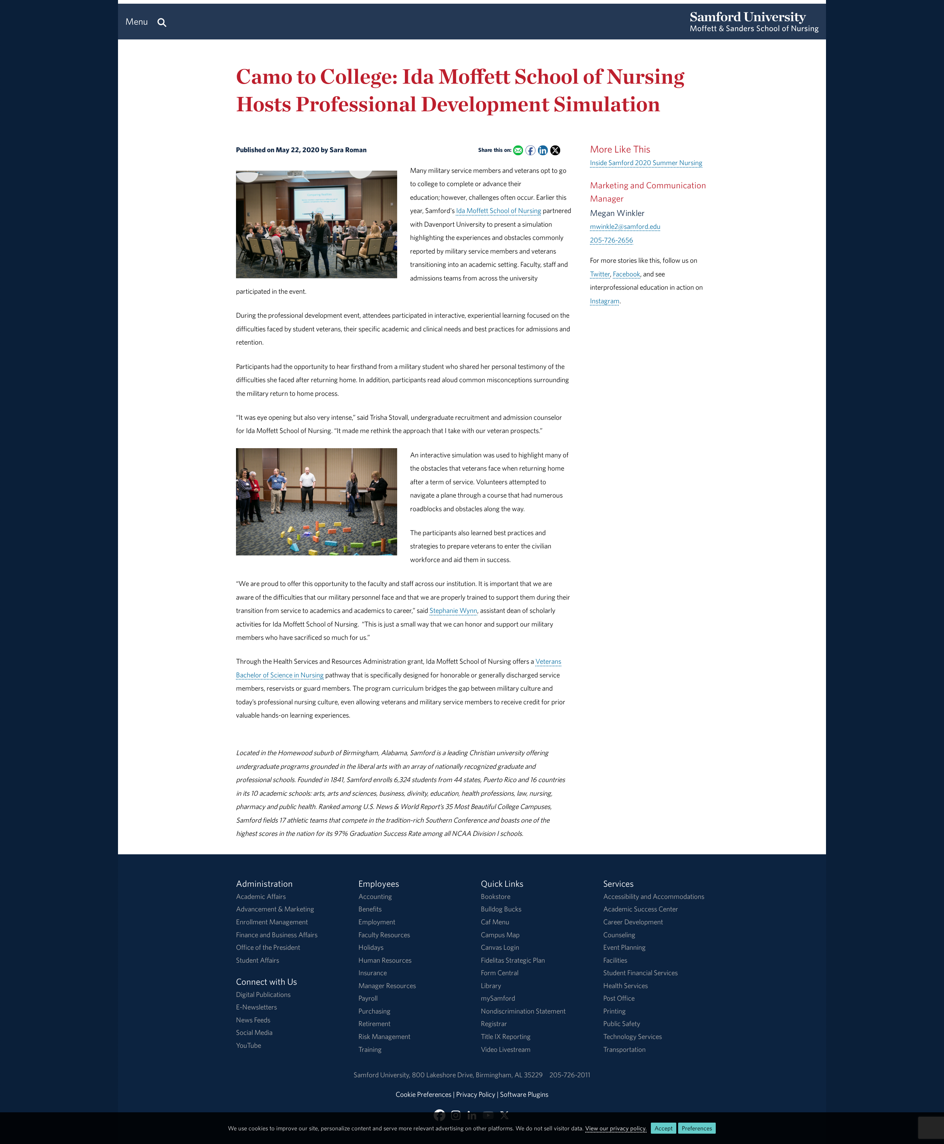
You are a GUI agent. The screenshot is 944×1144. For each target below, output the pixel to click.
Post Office (619, 998)
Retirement (374, 1023)
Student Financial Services (640, 972)
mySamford (498, 998)
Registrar (494, 1023)
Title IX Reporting (506, 1036)
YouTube (248, 1045)
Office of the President (268, 947)
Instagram (605, 300)
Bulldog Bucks (501, 908)
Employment (376, 921)
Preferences (697, 1128)
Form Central (499, 972)
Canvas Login (500, 947)
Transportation (624, 1049)
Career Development (633, 921)
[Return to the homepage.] (754, 28)
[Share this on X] (555, 151)
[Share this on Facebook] (530, 151)
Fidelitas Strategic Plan (513, 960)
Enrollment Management (272, 921)
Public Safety (621, 1023)
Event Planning (624, 947)
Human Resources (385, 960)
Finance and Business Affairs (276, 934)
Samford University (383, 1074)
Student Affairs (257, 960)
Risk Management (384, 1036)
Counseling (619, 934)
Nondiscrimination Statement (523, 1011)
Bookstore (495, 896)
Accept (664, 1128)
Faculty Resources (384, 934)
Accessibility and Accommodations (653, 896)
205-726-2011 (569, 1074)
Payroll (368, 998)
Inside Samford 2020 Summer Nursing (646, 162)
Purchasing (374, 1011)
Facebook (626, 273)
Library (491, 985)
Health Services (625, 985)
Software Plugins (524, 1094)
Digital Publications (263, 994)
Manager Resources (387, 985)
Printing (614, 1011)
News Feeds (253, 1019)
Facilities (615, 960)
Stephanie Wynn (453, 610)
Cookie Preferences (423, 1094)
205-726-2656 (611, 240)
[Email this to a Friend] (518, 151)
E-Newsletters (256, 1006)
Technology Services (632, 1036)
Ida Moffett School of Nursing (498, 210)
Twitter (600, 273)
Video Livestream (506, 1049)
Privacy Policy (475, 1094)
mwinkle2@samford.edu (625, 226)
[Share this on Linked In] (543, 151)
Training (370, 1049)
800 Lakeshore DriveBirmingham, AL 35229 (477, 1074)
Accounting (375, 896)
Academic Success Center (640, 908)
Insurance (372, 972)
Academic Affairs (261, 896)
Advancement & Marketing (275, 908)
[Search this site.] (162, 21)
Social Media (254, 1032)
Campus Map (500, 934)
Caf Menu (495, 921)
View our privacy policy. (616, 1128)
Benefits (370, 908)
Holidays (371, 947)
